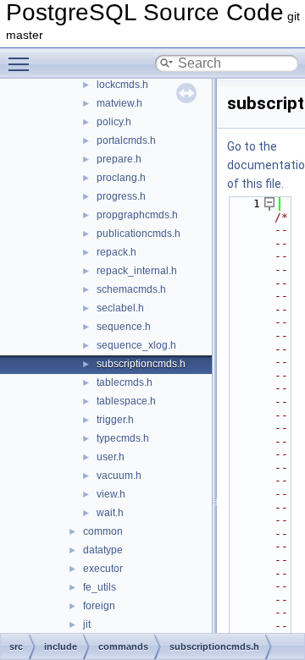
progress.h (121, 196)
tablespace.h (126, 401)
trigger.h (115, 420)
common (103, 531)
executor (103, 569)
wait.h (110, 513)
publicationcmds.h (138, 233)
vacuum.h (119, 475)
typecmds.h (123, 438)
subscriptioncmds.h (141, 364)
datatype (103, 550)
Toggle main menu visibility (22, 63)
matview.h (119, 103)
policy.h (114, 122)
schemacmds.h (131, 289)
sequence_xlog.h (136, 345)
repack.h (116, 252)
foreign (99, 606)
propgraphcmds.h (137, 215)
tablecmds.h (124, 382)
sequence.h (124, 327)
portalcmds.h (126, 140)
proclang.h (121, 178)
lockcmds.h (122, 85)
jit (87, 624)
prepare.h (119, 159)
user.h (111, 457)
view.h (111, 494)
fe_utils (99, 587)
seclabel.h (120, 308)
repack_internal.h (137, 271)
